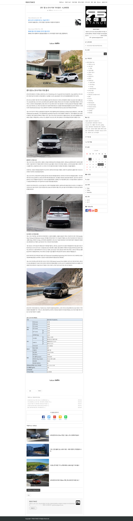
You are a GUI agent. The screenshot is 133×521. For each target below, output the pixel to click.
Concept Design (92, 104)
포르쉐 (92, 128)
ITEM (91, 68)
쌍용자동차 (91, 126)
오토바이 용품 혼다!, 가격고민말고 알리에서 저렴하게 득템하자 (44, 22)
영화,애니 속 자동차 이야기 (94, 94)
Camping (90, 100)
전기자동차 (96, 132)
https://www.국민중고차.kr (34, 29)
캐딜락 (95, 128)
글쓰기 (88, 202)
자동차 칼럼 (90, 70)
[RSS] (96, 210)
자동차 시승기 (91, 72)
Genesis (87, 125)
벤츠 (105, 128)
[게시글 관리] (34, 391)
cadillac (102, 125)
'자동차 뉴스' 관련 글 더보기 (33, 490)
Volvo (86, 126)
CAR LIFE (90, 66)
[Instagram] (90, 210)
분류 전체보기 (90, 62)
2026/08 (96, 150)
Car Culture (91, 92)
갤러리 (89, 78)
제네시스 (100, 123)
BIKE (89, 96)
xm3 (92, 132)
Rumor (90, 98)
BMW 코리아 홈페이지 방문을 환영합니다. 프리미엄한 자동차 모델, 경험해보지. (48, 33)
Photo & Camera (92, 106)
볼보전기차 (91, 121)
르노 (86, 132)
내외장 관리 (92, 82)
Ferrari (101, 130)
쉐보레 (89, 132)
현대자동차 (95, 123)
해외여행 (90, 112)
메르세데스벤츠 (97, 126)
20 (99, 164)
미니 (91, 125)
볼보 (86, 130)
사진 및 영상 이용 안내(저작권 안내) (94, 45)
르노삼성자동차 (88, 123)
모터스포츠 (87, 128)
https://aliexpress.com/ (33, 17)
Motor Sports (91, 102)
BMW (99, 128)
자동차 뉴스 (51, 10)
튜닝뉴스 (90, 74)
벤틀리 (93, 125)
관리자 (88, 200)
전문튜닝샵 (90, 80)
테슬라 (86, 121)
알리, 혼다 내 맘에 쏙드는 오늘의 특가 (38, 20)
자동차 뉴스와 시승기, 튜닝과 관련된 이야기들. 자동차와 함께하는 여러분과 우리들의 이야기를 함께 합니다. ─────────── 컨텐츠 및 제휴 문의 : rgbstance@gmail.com (52, 504)
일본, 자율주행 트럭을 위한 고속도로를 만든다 (35, 407)
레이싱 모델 (90, 90)
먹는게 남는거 (91, 108)
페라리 (102, 128)
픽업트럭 (103, 126)
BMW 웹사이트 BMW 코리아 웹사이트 (39, 31)
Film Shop (92, 84)
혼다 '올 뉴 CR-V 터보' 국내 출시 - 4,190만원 (54, 7)
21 (102, 164)
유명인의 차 (90, 76)
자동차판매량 (91, 130)
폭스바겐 (98, 125)
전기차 (104, 130)
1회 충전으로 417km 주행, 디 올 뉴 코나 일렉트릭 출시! (37, 400)
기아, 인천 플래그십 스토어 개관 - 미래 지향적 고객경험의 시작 (38, 402)
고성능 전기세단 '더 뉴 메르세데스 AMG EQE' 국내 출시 (37, 403)
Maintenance (93, 88)
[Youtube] (93, 210)
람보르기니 (96, 121)
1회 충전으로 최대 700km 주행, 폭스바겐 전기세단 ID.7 (37, 405)
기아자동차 (96, 130)
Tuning (91, 86)
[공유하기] (32, 391)
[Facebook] (87, 210)
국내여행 (90, 110)
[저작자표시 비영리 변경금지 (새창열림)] (45, 391)
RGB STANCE (30, 2)
